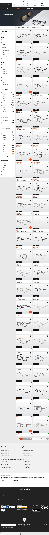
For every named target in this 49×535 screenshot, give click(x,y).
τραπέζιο (4, 111)
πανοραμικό (5, 113)
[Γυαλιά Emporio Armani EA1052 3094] (24, 52)
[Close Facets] (7, 27)
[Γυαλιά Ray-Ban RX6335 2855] (24, 205)
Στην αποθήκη (5, 56)
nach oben (45, 524)
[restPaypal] (11, 507)
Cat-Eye (4, 100)
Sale (3, 52)
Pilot (3, 102)
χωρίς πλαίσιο (5, 124)
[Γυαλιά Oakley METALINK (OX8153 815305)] (24, 239)
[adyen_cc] (2, 507)
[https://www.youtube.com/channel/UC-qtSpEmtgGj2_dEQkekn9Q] (47, 507)
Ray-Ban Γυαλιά (4, 461)
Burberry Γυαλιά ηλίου (27, 455)
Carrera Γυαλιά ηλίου (5, 453)
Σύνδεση (35, 5)
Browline (4, 109)
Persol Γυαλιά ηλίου (5, 452)
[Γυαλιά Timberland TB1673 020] (24, 341)
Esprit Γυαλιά (27, 467)
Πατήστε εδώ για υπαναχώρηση (9, 524)
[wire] (3, 510)
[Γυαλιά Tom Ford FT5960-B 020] (24, 103)
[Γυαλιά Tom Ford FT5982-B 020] (24, 273)
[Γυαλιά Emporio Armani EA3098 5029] (24, 188)
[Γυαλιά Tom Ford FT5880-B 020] (24, 357)
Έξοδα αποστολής (20, 499)
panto (4, 96)
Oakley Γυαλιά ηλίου (5, 450)
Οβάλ (4, 107)
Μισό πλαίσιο (5, 122)
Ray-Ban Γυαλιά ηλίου (5, 449)
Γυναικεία (4, 39)
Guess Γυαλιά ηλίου (26, 452)
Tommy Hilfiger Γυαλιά (29, 466)
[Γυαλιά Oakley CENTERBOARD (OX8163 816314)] (24, 222)
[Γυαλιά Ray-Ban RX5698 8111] (24, 86)
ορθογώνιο (5, 92)
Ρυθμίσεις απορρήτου (5, 497)
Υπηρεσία (19, 495)
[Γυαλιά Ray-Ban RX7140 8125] (24, 256)
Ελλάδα (41, 0)
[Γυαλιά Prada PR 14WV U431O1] (24, 69)
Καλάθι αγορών (42, 5)
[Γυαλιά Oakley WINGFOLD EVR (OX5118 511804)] (24, 171)
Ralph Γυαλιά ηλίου (26, 453)
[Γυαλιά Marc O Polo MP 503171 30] (24, 35)
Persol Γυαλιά (27, 461)
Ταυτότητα (2, 528)
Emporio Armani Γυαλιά (6, 467)
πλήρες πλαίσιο (5, 120)
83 (44, 438)
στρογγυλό (4, 98)
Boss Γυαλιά (27, 464)
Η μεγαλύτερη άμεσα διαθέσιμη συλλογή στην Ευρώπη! (13, 1)
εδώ (38, 482)
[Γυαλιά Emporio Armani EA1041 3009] (24, 154)
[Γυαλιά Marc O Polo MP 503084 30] (24, 137)
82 (41, 438)
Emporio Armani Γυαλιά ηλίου (29, 449)
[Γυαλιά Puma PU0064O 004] (24, 391)
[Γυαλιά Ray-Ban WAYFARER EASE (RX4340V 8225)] (24, 324)
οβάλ (4, 133)
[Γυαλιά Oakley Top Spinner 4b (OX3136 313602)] (24, 408)
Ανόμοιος (4, 105)
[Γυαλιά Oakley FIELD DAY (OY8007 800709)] (24, 307)
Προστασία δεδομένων (10, 527)
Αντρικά (4, 42)
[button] (6, 5)
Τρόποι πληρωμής (20, 497)
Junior (4, 44)
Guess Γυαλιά (27, 462)
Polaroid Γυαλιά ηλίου (5, 455)
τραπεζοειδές (5, 139)
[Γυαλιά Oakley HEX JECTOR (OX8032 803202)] (24, 120)
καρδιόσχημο (5, 130)
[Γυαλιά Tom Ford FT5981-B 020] (24, 374)
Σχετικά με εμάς (4, 495)
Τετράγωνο (4, 94)
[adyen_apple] (14, 507)
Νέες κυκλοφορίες (6, 50)
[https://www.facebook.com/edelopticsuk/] (42, 507)
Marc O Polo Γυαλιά (5, 466)
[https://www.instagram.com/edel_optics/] (45, 507)
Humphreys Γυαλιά (5, 464)
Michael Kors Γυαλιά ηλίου (28, 450)
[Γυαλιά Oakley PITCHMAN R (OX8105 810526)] (24, 290)
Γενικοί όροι (3, 527)
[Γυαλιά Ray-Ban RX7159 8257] (24, 425)
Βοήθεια (34, 495)
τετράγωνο (4, 137)
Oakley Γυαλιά (4, 462)
